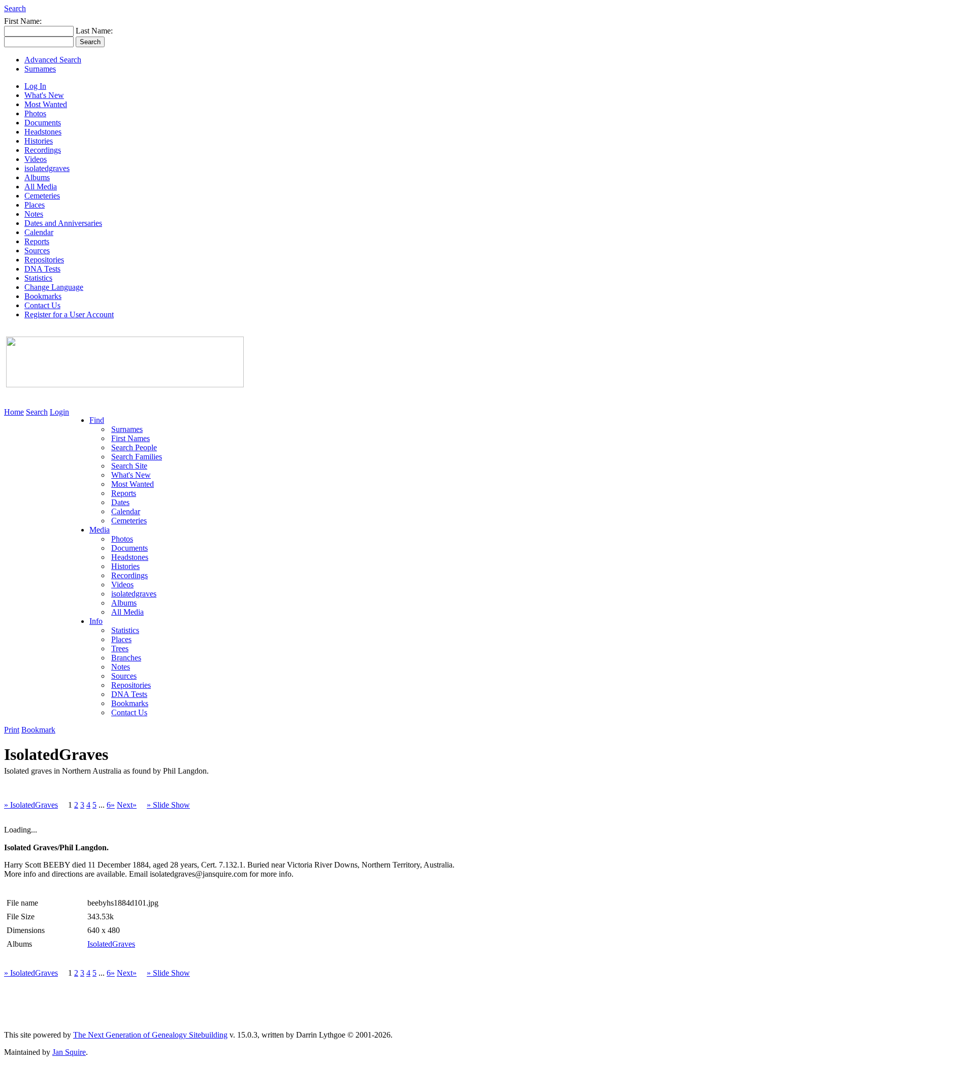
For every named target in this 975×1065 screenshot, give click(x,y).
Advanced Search (52, 59)
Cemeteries (42, 195)
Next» (127, 805)
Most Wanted (45, 104)
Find (96, 420)
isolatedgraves (47, 168)
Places (34, 205)
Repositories (44, 259)
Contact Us (42, 305)
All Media (40, 186)
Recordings (42, 150)
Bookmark (38, 729)
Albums (37, 177)
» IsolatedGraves (31, 805)
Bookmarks (42, 296)
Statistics (38, 278)
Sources (37, 250)
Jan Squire (69, 1052)
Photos (35, 113)
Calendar (38, 232)
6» (111, 805)
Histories (38, 141)
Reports (36, 241)
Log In (35, 86)
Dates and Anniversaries (63, 223)
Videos (35, 159)
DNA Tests (42, 268)
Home (14, 412)
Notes (33, 214)
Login (59, 412)
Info (96, 621)
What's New (44, 95)
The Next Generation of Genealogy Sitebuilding (150, 1034)
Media (99, 529)
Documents (42, 122)
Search (15, 8)
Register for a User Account (69, 314)
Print (11, 729)
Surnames (40, 68)
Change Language (53, 287)
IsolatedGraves (111, 944)
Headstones (42, 131)
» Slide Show (168, 805)
